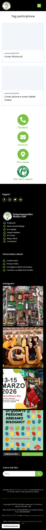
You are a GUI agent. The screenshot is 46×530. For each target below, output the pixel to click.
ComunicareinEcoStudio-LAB (23, 215)
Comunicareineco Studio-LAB (32, 522)
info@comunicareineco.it (33, 515)
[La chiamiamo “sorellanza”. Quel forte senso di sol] (23, 389)
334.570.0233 (10, 515)
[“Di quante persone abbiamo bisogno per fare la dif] (23, 430)
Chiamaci (23, 128)
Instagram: (9, 283)
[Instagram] (10, 200)
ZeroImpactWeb (21, 490)
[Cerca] (39, 473)
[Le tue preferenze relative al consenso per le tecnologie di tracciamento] (11, 526)
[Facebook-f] (4, 200)
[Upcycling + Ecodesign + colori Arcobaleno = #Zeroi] (23, 306)
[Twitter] (15, 200)
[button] (39, 5)
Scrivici (23, 145)
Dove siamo (23, 162)
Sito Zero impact (23, 179)
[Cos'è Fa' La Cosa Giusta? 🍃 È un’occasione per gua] (23, 347)
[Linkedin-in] (21, 200)
